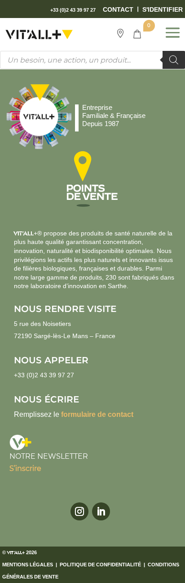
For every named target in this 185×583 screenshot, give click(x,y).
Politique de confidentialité (100, 564)
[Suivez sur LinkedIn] (101, 511)
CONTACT (118, 9)
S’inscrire (25, 468)
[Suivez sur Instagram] (79, 511)
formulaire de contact (97, 414)
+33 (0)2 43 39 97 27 (44, 375)
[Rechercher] (174, 60)
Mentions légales (27, 564)
